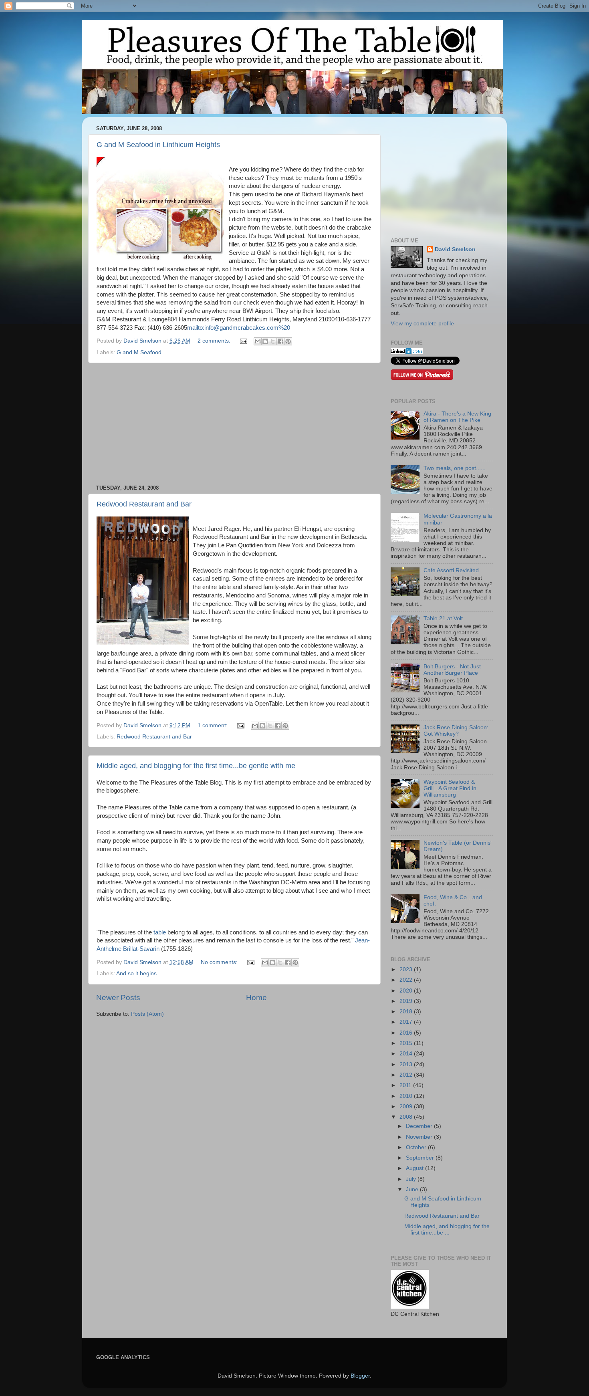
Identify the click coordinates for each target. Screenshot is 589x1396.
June (413, 1189)
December (420, 1126)
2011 (406, 1085)
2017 (406, 1022)
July (412, 1179)
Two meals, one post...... (455, 468)
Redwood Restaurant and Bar (144, 504)
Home (256, 997)
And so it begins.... (139, 973)
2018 (406, 1012)
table (159, 932)
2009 (406, 1106)
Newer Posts (118, 997)
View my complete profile (422, 324)
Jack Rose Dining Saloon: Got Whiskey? (456, 730)
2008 (406, 1117)
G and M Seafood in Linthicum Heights (158, 145)
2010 (406, 1096)
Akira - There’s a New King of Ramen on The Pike (457, 417)
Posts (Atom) (147, 1014)
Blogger (360, 1376)
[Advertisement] (234, 424)
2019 (406, 1001)
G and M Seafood (139, 352)
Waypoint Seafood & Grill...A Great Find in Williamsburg (450, 788)
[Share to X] (273, 341)
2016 (406, 1033)
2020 (406, 991)
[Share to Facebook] (280, 341)
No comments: (220, 962)
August (415, 1168)
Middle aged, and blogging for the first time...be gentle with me (196, 766)
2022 (406, 980)
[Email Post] (243, 341)
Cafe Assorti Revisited (451, 570)
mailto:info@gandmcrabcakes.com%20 (238, 328)
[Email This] (258, 341)
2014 (406, 1054)
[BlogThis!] (265, 341)
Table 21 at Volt (443, 618)
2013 (406, 1064)
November (420, 1137)
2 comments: (215, 341)
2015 (406, 1043)
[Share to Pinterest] (288, 341)
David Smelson (455, 249)
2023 (406, 969)
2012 (406, 1075)
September (421, 1158)
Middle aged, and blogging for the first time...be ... (447, 1229)
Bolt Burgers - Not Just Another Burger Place (452, 670)
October (417, 1147)
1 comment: (213, 725)
